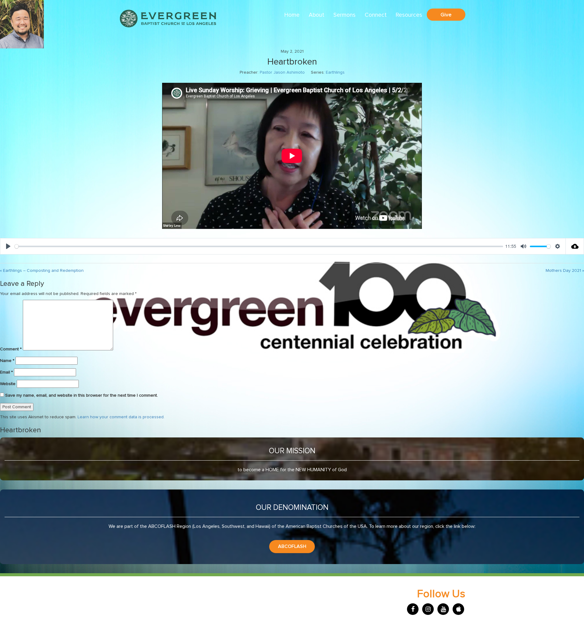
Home (292, 15)
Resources (409, 15)
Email (6, 372)
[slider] (259, 246)
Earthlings (335, 72)
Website (8, 384)
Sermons (344, 15)
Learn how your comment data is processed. (121, 417)
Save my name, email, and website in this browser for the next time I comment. (81, 395)
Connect (376, 15)
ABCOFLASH (292, 546)
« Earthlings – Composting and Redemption (42, 270)
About (316, 15)
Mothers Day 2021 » (565, 270)
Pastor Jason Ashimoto (282, 72)
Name (7, 361)
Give (446, 14)
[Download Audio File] (575, 246)
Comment (11, 349)
